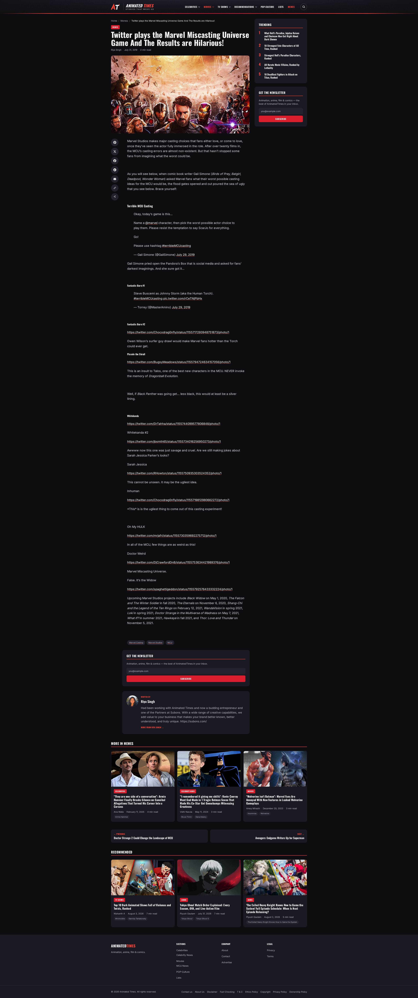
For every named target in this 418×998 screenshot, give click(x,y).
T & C (240, 991)
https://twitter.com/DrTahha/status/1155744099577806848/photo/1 (173, 423)
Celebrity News (188, 791)
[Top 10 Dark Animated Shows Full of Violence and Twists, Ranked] (142, 877)
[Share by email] (115, 179)
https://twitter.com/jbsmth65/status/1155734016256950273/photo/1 (174, 441)
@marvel (151, 223)
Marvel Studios (155, 642)
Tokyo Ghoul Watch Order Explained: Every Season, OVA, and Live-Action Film (205, 906)
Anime (183, 900)
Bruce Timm (186, 817)
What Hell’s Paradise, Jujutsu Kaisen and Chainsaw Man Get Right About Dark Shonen (281, 36)
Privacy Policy (280, 991)
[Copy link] (114, 188)
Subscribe (186, 678)
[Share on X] (115, 151)
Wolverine (265, 813)
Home (114, 20)
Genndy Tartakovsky (137, 919)
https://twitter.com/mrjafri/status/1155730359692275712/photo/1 (171, 535)
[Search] (303, 7)
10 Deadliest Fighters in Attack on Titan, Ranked (280, 76)
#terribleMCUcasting (176, 245)
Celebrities (191, 6)
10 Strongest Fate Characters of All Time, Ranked (281, 47)
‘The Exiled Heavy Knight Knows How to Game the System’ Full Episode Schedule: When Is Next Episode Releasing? (274, 908)
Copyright (265, 991)
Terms (270, 956)
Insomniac (252, 813)
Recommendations (244, 6)
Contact (226, 956)
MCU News (182, 965)
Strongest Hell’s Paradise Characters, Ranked (282, 57)
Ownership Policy (298, 991)
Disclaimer (212, 991)
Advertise (227, 962)
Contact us (186, 991)
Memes (291, 6)
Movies (207, 6)
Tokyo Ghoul (186, 919)
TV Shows (223, 6)
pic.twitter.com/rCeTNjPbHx (182, 298)
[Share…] (114, 196)
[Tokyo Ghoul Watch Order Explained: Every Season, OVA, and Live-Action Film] (209, 877)
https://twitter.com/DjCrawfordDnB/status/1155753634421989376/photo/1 (178, 562)
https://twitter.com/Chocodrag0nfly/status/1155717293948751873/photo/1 (178, 332)
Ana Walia (119, 812)
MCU (170, 642)
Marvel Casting (136, 642)
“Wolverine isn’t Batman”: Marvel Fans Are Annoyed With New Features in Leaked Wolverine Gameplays (274, 799)
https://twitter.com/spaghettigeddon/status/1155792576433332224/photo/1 (179, 589)
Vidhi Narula (186, 812)
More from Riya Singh (152, 727)
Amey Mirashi (253, 808)
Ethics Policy (251, 991)
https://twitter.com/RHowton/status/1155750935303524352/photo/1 (174, 473)
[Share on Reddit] (115, 170)
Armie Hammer (121, 817)
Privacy (271, 950)
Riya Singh (116, 50)
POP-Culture (267, 6)
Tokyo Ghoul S (202, 919)
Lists (281, 6)
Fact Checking (227, 991)
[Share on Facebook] (115, 160)
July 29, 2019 (185, 254)
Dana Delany (201, 817)
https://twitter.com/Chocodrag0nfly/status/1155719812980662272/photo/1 (178, 500)
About (225, 950)
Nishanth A (119, 913)
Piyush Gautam (187, 913)
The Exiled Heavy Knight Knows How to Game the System (272, 922)
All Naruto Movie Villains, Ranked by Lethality (281, 66)
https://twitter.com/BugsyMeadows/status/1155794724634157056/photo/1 (178, 362)
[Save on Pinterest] (115, 142)
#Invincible (120, 919)
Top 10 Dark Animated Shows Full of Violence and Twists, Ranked (142, 906)
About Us (199, 991)
